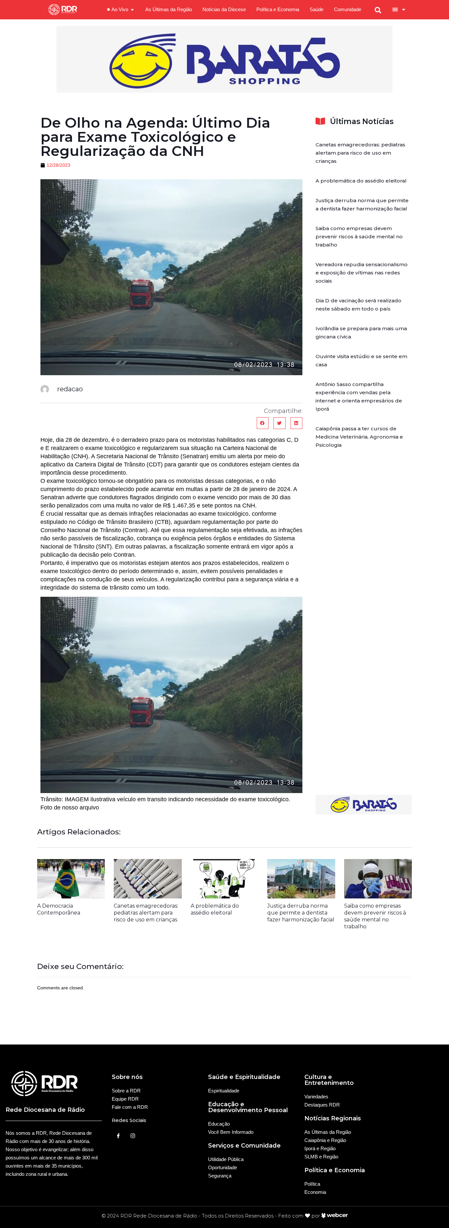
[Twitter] (133, 1136)
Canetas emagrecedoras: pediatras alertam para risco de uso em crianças (360, 152)
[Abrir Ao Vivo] (132, 9)
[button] (263, 423)
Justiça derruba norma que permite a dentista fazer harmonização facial (300, 913)
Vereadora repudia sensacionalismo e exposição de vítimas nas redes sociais (362, 272)
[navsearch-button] (378, 9)
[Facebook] (118, 1136)
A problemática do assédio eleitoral (361, 181)
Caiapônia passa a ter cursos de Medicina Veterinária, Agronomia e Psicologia (359, 436)
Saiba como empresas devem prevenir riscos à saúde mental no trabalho (359, 236)
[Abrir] (403, 9)
